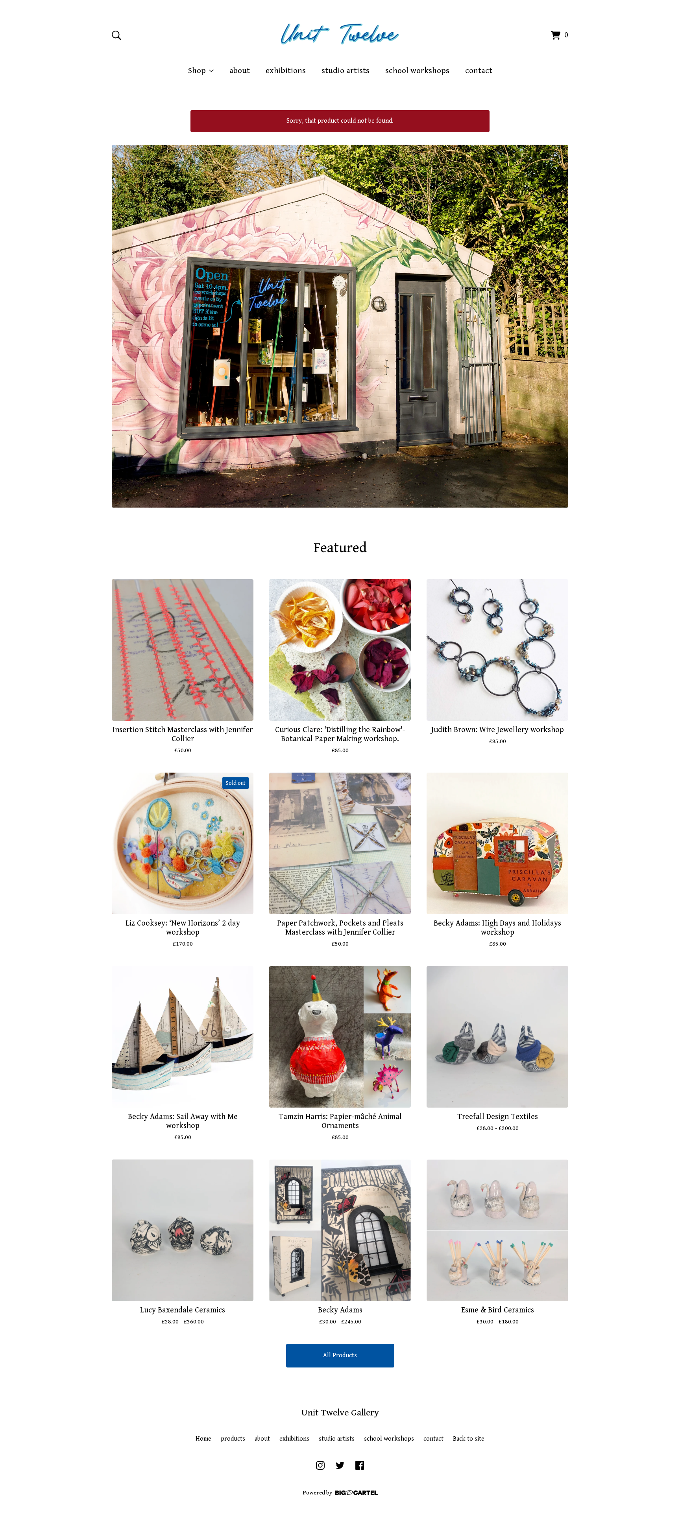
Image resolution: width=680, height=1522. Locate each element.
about (239, 70)
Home (203, 1439)
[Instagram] (320, 1465)
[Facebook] (360, 1465)
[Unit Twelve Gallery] (340, 34)
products (233, 1439)
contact (478, 70)
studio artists (346, 70)
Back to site (468, 1439)
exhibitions (286, 70)
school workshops (417, 70)
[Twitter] (340, 1465)
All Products (340, 1355)
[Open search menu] (116, 35)
